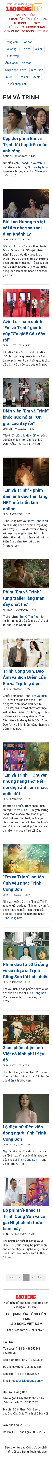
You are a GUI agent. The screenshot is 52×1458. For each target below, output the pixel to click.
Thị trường (12, 56)
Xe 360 (9, 77)
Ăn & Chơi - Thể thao (18, 63)
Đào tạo (27, 42)
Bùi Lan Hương (12, 246)
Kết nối (23, 77)
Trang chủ (11, 42)
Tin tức (25, 49)
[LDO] (26, 120)
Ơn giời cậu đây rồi (23, 435)
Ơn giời (29, 352)
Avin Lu (40, 163)
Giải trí (39, 49)
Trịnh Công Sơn (12, 918)
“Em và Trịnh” (26, 616)
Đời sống (10, 49)
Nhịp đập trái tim (15, 70)
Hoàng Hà (25, 163)
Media (36, 77)
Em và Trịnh (36, 167)
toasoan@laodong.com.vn (27, 1380)
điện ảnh (13, 1080)
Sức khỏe (37, 70)
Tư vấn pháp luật (15, 84)
